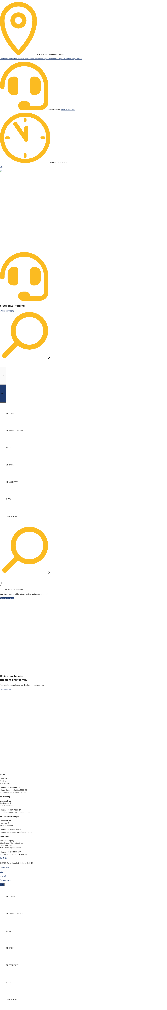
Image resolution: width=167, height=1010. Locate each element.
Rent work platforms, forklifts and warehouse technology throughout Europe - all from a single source (41, 58)
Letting (10, 413)
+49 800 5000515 (68, 109)
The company (12, 482)
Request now (5, 689)
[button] (26, 358)
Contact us (11, 516)
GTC (1, 871)
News (8, 499)
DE (1, 166)
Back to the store (7, 598)
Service (10, 464)
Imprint (3, 876)
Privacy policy (5, 880)
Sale (8, 447)
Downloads (4, 867)
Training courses (14, 430)
